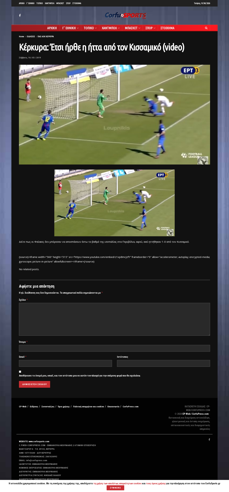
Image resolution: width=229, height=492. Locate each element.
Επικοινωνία (113, 406)
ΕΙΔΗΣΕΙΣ (31, 36)
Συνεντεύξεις (48, 406)
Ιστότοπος (122, 357)
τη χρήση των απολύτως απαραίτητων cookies (117, 483)
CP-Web (22, 406)
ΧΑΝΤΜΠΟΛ (49, 3)
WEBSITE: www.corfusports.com (34, 441)
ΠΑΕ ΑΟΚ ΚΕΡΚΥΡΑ (46, 36)
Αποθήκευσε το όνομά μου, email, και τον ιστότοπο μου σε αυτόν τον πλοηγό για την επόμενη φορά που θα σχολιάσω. (80, 375)
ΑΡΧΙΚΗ (21, 3)
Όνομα (23, 341)
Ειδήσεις (34, 406)
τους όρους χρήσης (156, 483)
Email (23, 356)
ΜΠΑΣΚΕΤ (60, 3)
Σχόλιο (23, 299)
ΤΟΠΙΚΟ (39, 3)
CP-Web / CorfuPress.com (195, 414)
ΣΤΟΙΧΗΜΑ (76, 3)
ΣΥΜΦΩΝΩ (115, 487)
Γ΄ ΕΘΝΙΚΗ (30, 3)
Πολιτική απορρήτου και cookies (88, 406)
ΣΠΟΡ (68, 3)
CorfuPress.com (130, 406)
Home (21, 36)
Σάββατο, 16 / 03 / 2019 (30, 57)
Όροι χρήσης (64, 406)
